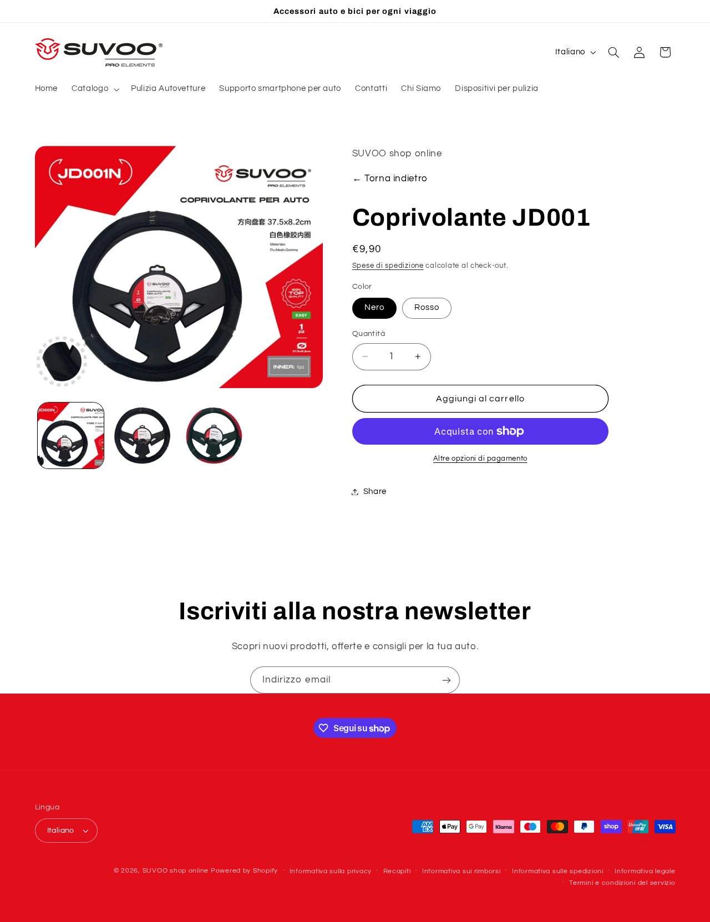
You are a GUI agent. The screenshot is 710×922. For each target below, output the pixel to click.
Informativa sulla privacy (331, 871)
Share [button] (375, 491)
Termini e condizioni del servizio (622, 883)
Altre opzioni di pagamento (480, 458)
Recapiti (397, 871)
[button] (94, 89)
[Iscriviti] (446, 680)
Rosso (426, 307)
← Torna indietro (390, 179)
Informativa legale (645, 871)
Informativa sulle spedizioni (558, 871)
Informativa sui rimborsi (461, 871)
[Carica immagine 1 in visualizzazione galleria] (71, 435)
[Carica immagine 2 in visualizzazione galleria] (142, 435)
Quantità (368, 334)
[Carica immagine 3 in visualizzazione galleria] (214, 435)
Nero (374, 307)
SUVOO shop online (176, 871)
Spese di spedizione (388, 265)
